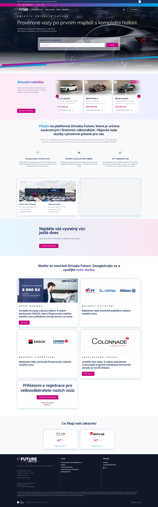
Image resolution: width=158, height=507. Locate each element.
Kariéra (63, 464)
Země (19, 5)
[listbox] (27, 5)
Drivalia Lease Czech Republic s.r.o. (71, 462)
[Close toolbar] (140, 1)
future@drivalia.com (26, 211)
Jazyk (38, 5)
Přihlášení (47, 405)
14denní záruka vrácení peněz (70, 469)
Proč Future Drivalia (67, 467)
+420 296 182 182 (25, 209)
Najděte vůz (38, 9)
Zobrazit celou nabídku (26, 110)
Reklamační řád (65, 471)
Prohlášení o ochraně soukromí (25, 473)
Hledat (112, 45)
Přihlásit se (135, 9)
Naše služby (50, 9)
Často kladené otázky (109, 464)
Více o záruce (88, 373)
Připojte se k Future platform (47, 397)
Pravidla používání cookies (24, 470)
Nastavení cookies (136, 502)
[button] (57, 96)
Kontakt (65, 9)
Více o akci (24, 322)
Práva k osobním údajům (23, 477)
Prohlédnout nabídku (47, 245)
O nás (58, 9)
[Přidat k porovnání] (57, 82)
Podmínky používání (22, 475)
